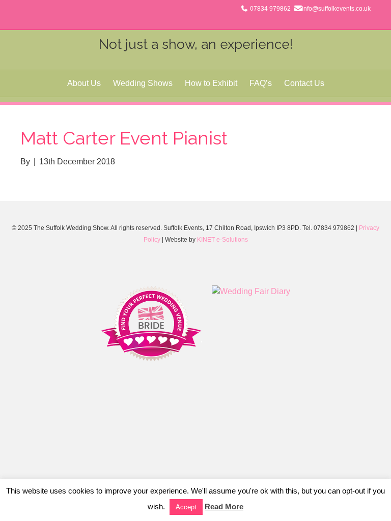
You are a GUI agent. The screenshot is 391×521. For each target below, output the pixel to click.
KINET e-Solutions (222, 239)
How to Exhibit (211, 83)
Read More (224, 506)
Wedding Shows (143, 83)
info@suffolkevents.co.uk (336, 8)
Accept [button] (186, 507)
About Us (84, 83)
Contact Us (304, 83)
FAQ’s (260, 83)
